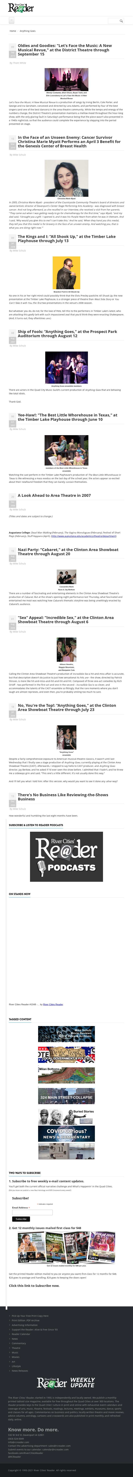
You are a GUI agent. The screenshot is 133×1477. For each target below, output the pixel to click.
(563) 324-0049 (16, 1438)
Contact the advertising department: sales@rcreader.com (39, 1445)
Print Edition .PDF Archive (25, 1320)
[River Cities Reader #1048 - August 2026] (66, 949)
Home (13, 30)
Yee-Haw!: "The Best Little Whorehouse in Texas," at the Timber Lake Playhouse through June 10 (67, 417)
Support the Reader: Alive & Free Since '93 (35, 1329)
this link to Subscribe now (38, 1285)
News (15, 1338)
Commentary (19, 1343)
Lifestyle (16, 1366)
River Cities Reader (53, 1004)
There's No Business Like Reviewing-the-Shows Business (63, 797)
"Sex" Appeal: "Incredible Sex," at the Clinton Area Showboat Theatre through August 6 (66, 619)
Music (15, 1352)
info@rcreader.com (18, 1442)
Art (13, 1361)
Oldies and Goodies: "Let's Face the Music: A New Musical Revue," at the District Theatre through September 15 (65, 50)
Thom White (19, 62)
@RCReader (14, 1456)
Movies (15, 1357)
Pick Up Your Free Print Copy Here (30, 1315)
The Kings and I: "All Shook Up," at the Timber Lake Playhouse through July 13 (67, 238)
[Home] (21, 8)
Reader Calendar (21, 1334)
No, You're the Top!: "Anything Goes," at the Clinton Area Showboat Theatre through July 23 (67, 707)
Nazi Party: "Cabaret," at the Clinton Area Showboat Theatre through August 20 (68, 551)
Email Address (21, 1207)
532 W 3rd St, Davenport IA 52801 (26, 1434)
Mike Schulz (19, 154)
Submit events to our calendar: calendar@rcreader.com (38, 1449)
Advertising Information (25, 1325)
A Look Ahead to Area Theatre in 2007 (54, 495)
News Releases (20, 1370)
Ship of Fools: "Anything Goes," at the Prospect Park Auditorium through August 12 (67, 333)
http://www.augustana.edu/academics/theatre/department (84, 536)
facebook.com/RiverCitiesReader (25, 1453)
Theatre (16, 1347)
